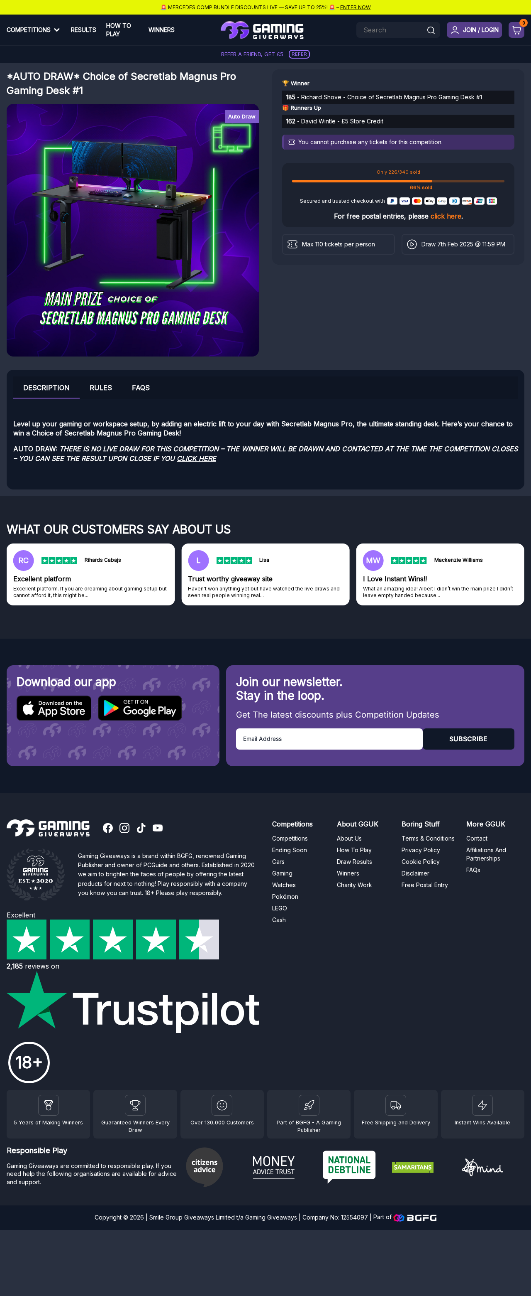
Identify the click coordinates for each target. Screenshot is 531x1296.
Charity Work (354, 884)
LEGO (279, 908)
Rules (101, 388)
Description (46, 388)
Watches (284, 884)
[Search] (431, 31)
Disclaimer (415, 873)
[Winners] (48, 1105)
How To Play (118, 29)
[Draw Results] (222, 1105)
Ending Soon (289, 849)
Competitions (29, 29)
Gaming (282, 873)
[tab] (46, 387)
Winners (162, 29)
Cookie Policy (421, 861)
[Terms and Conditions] (395, 1105)
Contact (476, 838)
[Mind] (493, 1168)
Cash (279, 919)
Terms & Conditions (428, 838)
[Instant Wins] (482, 1105)
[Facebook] (108, 829)
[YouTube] (158, 829)
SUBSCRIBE (468, 739)
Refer (299, 54)
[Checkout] (516, 30)
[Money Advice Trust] (284, 1168)
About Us (349, 838)
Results (83, 29)
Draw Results (354, 861)
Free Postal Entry (425, 884)
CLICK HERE (196, 458)
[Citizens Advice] (215, 1168)
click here (446, 216)
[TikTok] (141, 829)
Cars (278, 861)
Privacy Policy (421, 849)
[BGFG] (309, 1105)
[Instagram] (124, 829)
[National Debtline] (354, 1168)
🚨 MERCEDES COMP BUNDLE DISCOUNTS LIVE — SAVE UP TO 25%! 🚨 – (266, 7)
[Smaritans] (423, 1168)
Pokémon (285, 896)
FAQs (141, 388)
